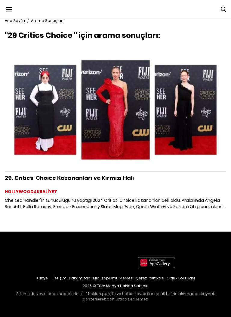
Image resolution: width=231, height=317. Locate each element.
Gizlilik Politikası (181, 278)
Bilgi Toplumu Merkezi (113, 278)
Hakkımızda (80, 278)
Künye (42, 278)
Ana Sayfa (15, 20)
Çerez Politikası (150, 278)
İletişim (59, 278)
